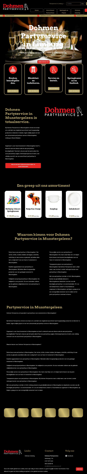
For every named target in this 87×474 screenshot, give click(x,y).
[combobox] (73, 3)
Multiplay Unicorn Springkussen (13, 210)
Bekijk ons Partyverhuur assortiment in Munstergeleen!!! (23, 165)
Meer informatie (13, 91)
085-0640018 (49, 463)
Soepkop (54, 209)
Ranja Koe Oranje (33, 209)
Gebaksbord (74, 209)
